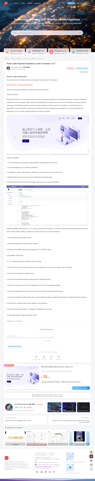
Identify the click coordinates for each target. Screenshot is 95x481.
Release (72, 3)
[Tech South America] (7, 458)
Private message (83, 68)
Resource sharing (16, 59)
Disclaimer (51, 453)
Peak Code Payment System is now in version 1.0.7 (31, 63)
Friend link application (41, 453)
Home (7, 59)
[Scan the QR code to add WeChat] (91, 465)
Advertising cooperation (41, 455)
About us (52, 455)
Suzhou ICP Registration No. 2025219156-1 (48, 462)
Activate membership (84, 3)
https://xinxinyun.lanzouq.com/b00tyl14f (19, 85)
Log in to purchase (81, 388)
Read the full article (46, 329)
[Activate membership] (91, 456)
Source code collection (29, 59)
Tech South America (17, 67)
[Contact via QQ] (91, 461)
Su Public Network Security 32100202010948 (48, 464)
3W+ (17, 407)
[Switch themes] (91, 469)
